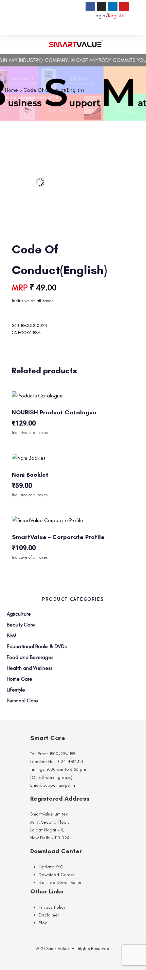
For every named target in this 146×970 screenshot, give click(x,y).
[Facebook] (90, 6)
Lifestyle (16, 690)
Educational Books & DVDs (37, 646)
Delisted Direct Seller (60, 882)
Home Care (19, 679)
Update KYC (51, 866)
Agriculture (19, 614)
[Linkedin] (112, 6)
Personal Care (22, 701)
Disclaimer (49, 914)
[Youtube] (124, 6)
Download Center (57, 874)
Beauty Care (21, 625)
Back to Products (34, 98)
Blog (43, 922)
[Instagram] (101, 6)
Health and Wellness (29, 668)
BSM (36, 332)
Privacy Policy (52, 907)
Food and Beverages (30, 657)
